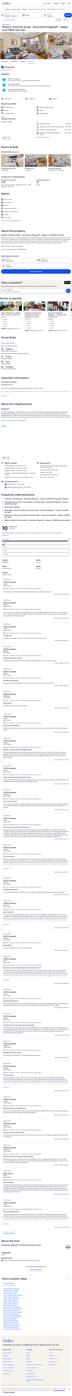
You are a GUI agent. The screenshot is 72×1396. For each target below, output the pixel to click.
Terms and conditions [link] (31, 1367)
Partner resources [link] (7, 1361)
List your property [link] (7, 1352)
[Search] (68, 291)
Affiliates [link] (28, 1358)
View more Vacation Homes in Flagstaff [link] (12, 420)
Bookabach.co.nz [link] (53, 1361)
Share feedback (36, 1270)
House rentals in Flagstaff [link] (10, 1302)
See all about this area (43, 137)
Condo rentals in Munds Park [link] (11, 1299)
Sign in (64, 3)
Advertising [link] (6, 1373)
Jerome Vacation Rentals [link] (10, 1327)
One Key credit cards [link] (8, 1367)
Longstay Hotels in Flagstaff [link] (11, 1288)
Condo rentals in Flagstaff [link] (10, 1297)
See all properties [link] (10, 20)
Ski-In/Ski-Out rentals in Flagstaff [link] (13, 1312)
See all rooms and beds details (11, 220)
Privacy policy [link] (29, 1370)
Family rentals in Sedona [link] (10, 1300)
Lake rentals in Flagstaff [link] (10, 1305)
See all (3, 117)
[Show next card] (69, 316)
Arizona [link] (8, 9)
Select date (9, 261)
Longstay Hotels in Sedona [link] (11, 1290)
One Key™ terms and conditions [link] (34, 1364)
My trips (56, 3)
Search (68, 15)
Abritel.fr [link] (51, 1355)
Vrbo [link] (50, 1352)
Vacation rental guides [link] (8, 1364)
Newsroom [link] (29, 1361)
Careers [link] (28, 1355)
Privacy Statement (59, 1390)
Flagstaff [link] (24, 9)
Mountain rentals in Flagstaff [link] (11, 1307)
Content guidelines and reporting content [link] (34, 1380)
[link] (66, 19)
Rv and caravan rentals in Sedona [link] (12, 1295)
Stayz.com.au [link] (52, 1364)
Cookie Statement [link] (30, 1373)
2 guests (50, 16)
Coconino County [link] (16, 9)
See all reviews (9, 1233)
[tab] (9, 1283)
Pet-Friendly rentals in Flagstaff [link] (12, 1309)
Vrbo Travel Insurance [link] (8, 1370)
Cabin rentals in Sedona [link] (10, 1293)
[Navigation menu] (69, 3)
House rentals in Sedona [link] (10, 1304)
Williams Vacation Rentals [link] (10, 1322)
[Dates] (31, 15)
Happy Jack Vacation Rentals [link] (11, 1326)
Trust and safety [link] (7, 1358)
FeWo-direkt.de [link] (53, 1358)
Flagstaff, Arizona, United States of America (12, 16)
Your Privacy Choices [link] (31, 1376)
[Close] (69, 1389)
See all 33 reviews (6, 70)
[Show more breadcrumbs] (2, 9)
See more (4, 396)
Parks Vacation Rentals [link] (9, 1319)
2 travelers (8, 267)
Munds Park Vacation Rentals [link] (11, 1317)
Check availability (36, 271)
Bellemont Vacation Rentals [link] (11, 1314)
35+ (68, 56)
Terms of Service (9, 1392)
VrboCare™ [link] (6, 1355)
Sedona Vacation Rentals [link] (10, 1320)
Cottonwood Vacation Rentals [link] (12, 1329)
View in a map (6, 139)
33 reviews (12, 528)
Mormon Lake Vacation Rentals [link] (12, 1315)
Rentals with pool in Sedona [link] (11, 1310)
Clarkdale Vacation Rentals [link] (11, 1324)
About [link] (27, 1352)
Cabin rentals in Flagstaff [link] (10, 1292)
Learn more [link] (5, 536)
